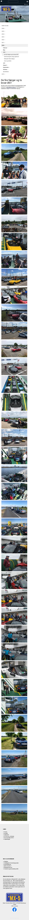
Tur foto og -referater (9, 836)
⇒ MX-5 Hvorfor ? (7, 866)
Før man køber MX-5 (9, 837)
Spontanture (6, 71)
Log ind (26, 4)
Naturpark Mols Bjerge (9, 58)
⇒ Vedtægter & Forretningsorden (11, 863)
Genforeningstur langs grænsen (11, 56)
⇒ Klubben (5, 861)
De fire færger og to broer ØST (11, 54)
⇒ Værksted (6, 834)
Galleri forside (5, 25)
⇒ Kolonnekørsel (7, 864)
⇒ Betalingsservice (7, 867)
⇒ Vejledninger (6, 839)
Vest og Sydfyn (7, 61)
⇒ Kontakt (5, 833)
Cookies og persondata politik (11, 869)
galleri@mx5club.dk (11, 87)
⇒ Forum (5, 831)
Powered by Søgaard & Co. (14, 918)
